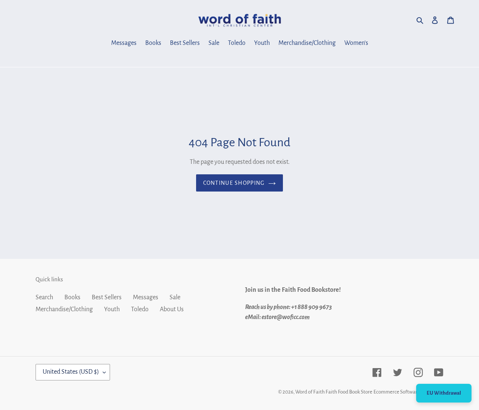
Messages (145, 297)
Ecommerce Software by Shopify (408, 392)
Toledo (140, 309)
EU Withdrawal (444, 393)
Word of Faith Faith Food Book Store (333, 392)
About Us (172, 309)
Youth (112, 309)
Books (72, 297)
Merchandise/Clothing (64, 309)
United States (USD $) (71, 371)
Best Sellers (107, 297)
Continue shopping (234, 183)
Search (44, 297)
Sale (175, 297)
